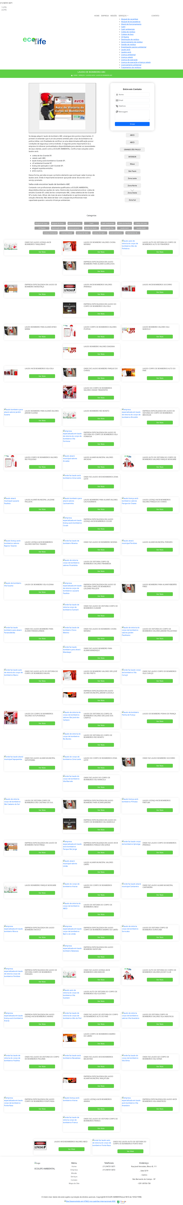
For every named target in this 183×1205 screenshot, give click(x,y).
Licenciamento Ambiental (117, 233)
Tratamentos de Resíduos (133, 233)
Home (96, 16)
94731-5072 (11, 10)
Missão (113, 16)
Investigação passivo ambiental (133, 47)
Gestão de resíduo (128, 44)
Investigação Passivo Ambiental (108, 228)
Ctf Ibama (41, 228)
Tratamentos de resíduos (131, 67)
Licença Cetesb (66, 233)
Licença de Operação (84, 233)
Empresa (105, 16)
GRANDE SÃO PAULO (132, 149)
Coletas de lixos (127, 34)
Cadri (123, 27)
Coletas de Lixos (141, 223)
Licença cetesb (127, 57)
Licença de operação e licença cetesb (136, 62)
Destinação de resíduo (130, 39)
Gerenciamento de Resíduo (75, 228)
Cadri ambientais (128, 29)
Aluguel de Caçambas (42, 223)
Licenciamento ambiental (131, 65)
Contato (155, 16)
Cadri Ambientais (108, 223)
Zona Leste (132, 178)
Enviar (132, 124)
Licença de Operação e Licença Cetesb (100, 233)
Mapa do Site (74, 1183)
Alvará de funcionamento (131, 24)
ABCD (132, 135)
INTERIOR (132, 157)
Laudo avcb (125, 49)
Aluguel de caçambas (129, 19)
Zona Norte (132, 185)
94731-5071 (11, 7)
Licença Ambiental (50, 233)
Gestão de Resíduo (91, 228)
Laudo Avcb (125, 228)
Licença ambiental (128, 55)
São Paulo (132, 171)
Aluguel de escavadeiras (130, 21)
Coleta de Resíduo (124, 223)
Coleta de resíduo (128, 32)
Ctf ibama (125, 37)
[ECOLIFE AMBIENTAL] (35, 41)
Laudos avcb (126, 52)
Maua (132, 164)
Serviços (123, 16)
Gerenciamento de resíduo (132, 42)
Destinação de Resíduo (59, 228)
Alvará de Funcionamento (75, 223)
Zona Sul (132, 200)
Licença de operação (129, 60)
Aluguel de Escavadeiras (59, 223)
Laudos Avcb (141, 228)
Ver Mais (42, 252)
